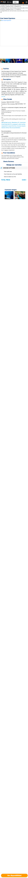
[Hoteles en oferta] (3, 2)
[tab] (14, 168)
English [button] (15, 2)
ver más (3, 96)
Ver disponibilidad (14, 875)
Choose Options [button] (9, 168)
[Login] (26, 2)
